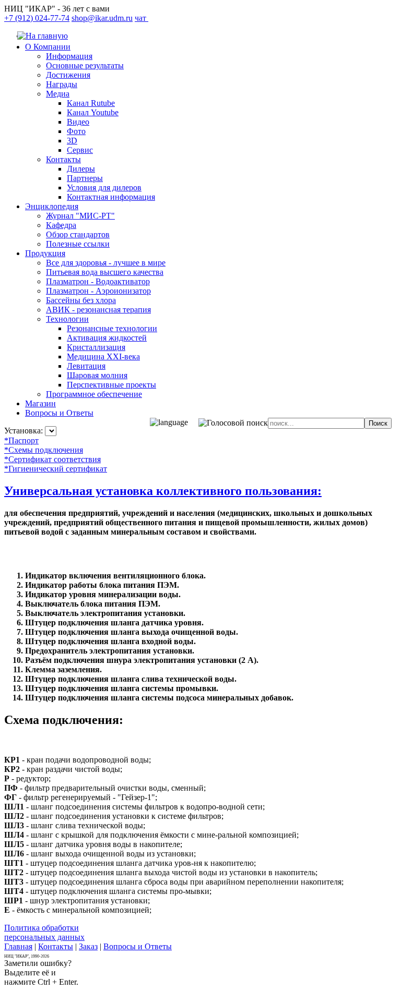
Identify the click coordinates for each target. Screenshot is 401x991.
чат (141, 18)
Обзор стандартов (78, 234)
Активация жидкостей (107, 337)
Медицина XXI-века (103, 356)
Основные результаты (85, 65)
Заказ (88, 946)
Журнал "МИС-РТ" (80, 215)
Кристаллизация (96, 347)
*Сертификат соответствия (52, 459)
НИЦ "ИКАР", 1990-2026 (26, 956)
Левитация (86, 365)
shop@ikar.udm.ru (102, 18)
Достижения (68, 74)
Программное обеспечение (94, 394)
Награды (61, 84)
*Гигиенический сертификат (55, 468)
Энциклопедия (51, 206)
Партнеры (85, 178)
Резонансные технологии (112, 328)
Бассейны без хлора (81, 300)
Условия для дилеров (104, 187)
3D (72, 140)
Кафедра (61, 225)
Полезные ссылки (78, 243)
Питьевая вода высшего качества (104, 272)
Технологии (67, 319)
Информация (69, 56)
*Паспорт (21, 440)
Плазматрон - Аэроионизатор (98, 290)
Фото (76, 131)
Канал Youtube (93, 112)
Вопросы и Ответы (59, 412)
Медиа (57, 93)
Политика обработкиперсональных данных (44, 932)
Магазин (40, 403)
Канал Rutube (91, 103)
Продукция (45, 253)
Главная (18, 946)
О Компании (47, 46)
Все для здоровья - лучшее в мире (106, 262)
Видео (78, 121)
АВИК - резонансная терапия (98, 309)
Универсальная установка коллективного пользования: (163, 491)
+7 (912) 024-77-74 (36, 18)
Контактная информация (111, 196)
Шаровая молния (97, 375)
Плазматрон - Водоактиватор (98, 281)
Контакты (63, 159)
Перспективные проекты (111, 384)
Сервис (80, 150)
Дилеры (81, 168)
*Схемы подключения (43, 449)
